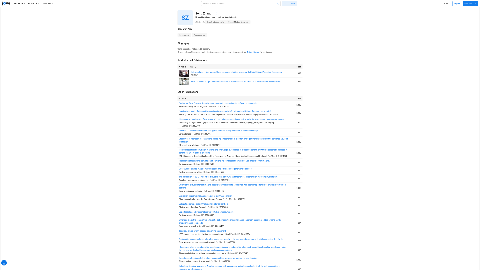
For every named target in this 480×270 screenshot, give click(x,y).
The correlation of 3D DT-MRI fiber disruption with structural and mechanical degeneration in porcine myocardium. (228, 177)
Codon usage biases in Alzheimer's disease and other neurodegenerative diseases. (215, 169)
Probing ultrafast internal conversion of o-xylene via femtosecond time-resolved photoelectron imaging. (224, 161)
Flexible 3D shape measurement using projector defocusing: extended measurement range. (219, 131)
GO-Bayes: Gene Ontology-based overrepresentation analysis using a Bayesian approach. (218, 103)
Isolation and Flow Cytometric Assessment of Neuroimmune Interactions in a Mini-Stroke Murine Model (235, 81)
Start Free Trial (470, 4)
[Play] (184, 73)
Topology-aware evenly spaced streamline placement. (202, 231)
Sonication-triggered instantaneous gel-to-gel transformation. (205, 196)
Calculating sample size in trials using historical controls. (203, 204)
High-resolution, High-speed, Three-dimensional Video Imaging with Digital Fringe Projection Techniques (236, 72)
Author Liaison (253, 52)
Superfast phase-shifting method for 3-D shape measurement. (206, 212)
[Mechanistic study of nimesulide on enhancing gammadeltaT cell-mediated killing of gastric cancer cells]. (225, 111)
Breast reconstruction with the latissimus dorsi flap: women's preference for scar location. (218, 258)
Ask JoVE (291, 4)
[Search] (278, 3)
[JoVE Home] (6, 4)
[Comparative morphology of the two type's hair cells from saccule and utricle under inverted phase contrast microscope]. (231, 119)
